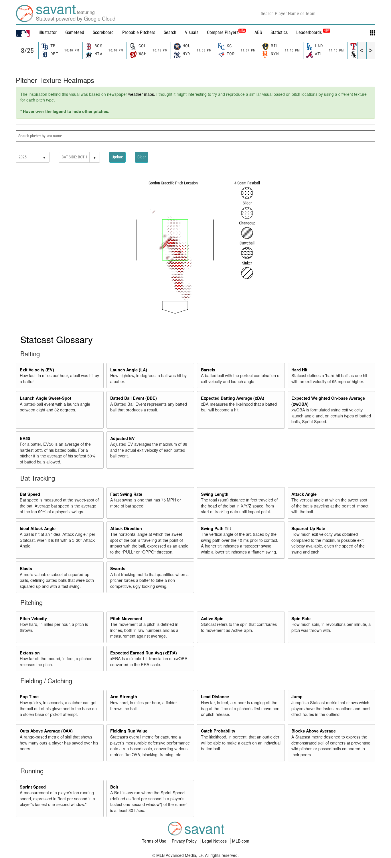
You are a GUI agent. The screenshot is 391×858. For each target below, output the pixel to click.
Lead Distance (215, 696)
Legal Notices (215, 841)
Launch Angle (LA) (128, 370)
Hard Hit (299, 370)
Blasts (26, 568)
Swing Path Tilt (216, 528)
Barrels (208, 370)
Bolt (114, 787)
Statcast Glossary (56, 339)
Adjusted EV (122, 438)
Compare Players (222, 32)
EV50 (25, 438)
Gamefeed (74, 32)
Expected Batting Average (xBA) (232, 398)
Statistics (279, 32)
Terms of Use (154, 841)
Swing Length (214, 494)
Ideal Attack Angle (38, 528)
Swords (117, 568)
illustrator (48, 32)
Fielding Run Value (128, 731)
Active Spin (212, 618)
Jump (297, 696)
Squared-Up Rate (308, 528)
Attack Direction (126, 528)
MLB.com (240, 841)
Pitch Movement (126, 618)
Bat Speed (30, 494)
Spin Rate (301, 618)
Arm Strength (123, 696)
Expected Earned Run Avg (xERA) (143, 653)
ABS (258, 32)
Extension (30, 653)
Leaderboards (312, 32)
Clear (141, 157)
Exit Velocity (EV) (37, 370)
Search (170, 32)
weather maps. (141, 94)
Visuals (191, 32)
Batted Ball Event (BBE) (133, 398)
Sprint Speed (33, 787)
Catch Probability (218, 731)
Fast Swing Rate (126, 494)
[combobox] (316, 13)
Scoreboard (103, 32)
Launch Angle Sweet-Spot (45, 398)
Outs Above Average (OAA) (46, 731)
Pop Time (29, 696)
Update (117, 157)
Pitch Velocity (33, 618)
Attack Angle (304, 494)
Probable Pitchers (138, 32)
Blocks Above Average (313, 731)
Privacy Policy (185, 841)
